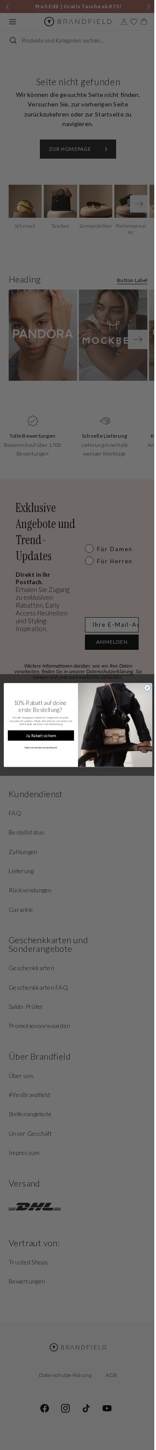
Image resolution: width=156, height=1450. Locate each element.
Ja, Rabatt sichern (37, 735)
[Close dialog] (144, 688)
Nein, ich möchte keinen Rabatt (37, 747)
